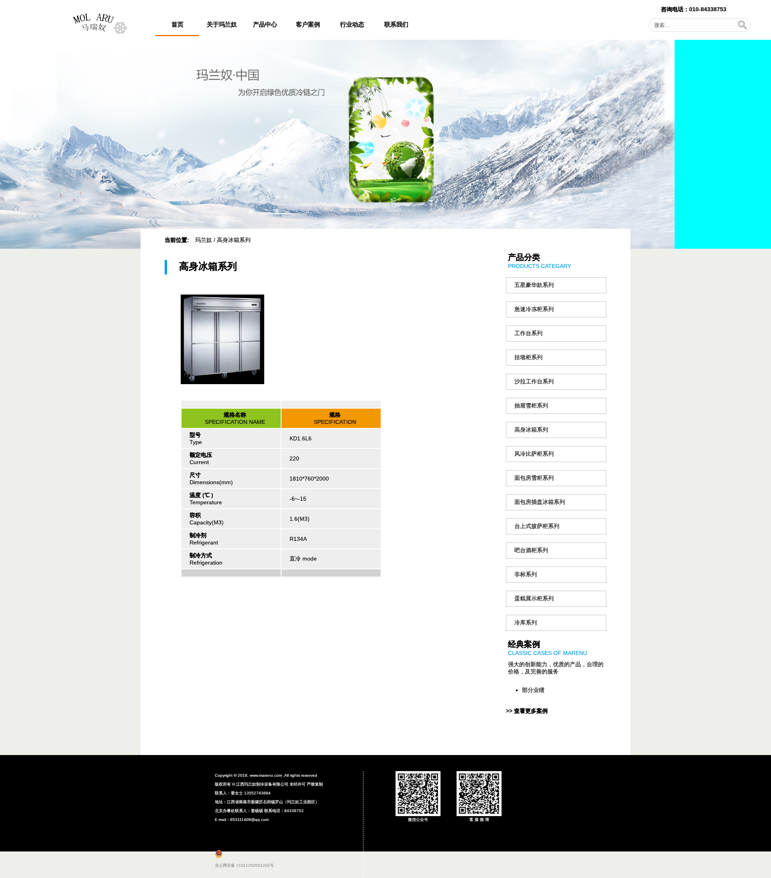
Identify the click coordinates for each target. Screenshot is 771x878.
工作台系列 (528, 333)
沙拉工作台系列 (534, 381)
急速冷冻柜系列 (534, 309)
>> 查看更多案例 (527, 711)
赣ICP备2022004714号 (565, 786)
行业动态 (352, 24)
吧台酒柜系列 (531, 550)
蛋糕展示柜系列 (534, 598)
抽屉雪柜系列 (531, 405)
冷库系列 (525, 622)
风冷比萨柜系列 (534, 453)
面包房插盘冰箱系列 (539, 502)
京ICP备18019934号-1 (296, 819)
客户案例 (308, 24)
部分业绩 (533, 690)
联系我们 (396, 24)
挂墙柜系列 (528, 357)
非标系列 (525, 574)
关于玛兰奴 (222, 24)
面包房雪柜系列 (534, 478)
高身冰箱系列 (531, 429)
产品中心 (265, 24)
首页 (177, 24)
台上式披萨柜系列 (536, 526)
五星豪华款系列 (534, 285)
